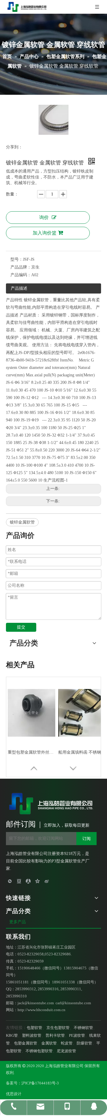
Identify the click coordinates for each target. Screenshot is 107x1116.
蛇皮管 (67, 1043)
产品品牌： (20, 267)
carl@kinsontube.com (73, 1003)
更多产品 (18, 922)
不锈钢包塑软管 (39, 1051)
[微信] (10, 881)
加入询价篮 (44, 232)
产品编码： (20, 275)
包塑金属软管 (25, 1043)
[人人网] (28, 881)
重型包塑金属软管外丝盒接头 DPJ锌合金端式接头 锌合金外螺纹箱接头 (31, 752)
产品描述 (19, 288)
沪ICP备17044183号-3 (40, 1083)
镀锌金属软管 (22, 522)
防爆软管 (84, 1043)
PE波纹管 (77, 1035)
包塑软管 (34, 1027)
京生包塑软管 (58, 1027)
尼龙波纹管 (66, 1051)
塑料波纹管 (31, 1035)
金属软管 (49, 1043)
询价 (44, 217)
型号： (16, 259)
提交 (21, 627)
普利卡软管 (55, 1035)
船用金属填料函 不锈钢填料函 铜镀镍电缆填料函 (82, 752)
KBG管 (12, 1035)
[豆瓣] (19, 881)
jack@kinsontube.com (36, 1003)
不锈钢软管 (83, 1027)
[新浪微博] (47, 881)
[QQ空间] (37, 881)
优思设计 (13, 1094)
